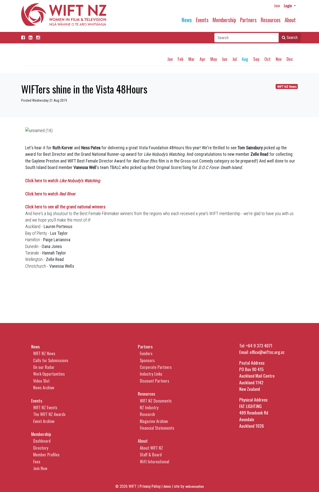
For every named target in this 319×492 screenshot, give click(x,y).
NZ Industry (149, 407)
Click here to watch (62, 180)
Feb (180, 59)
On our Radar (44, 367)
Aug (245, 59)
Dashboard (42, 441)
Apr (202, 59)
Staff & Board (151, 454)
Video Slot (41, 381)
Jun (224, 59)
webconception (194, 486)
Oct (267, 59)
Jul (234, 59)
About (290, 20)
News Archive (43, 387)
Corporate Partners (156, 367)
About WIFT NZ (151, 448)
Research (147, 414)
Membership (224, 20)
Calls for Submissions (50, 360)
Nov (279, 59)
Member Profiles (46, 454)
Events (202, 20)
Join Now (40, 468)
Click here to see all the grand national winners (65, 206)
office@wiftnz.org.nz (267, 352)
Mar (191, 59)
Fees (36, 461)
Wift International (154, 461)
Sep (256, 59)
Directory (40, 448)
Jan (170, 59)
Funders (146, 353)
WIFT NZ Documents (156, 401)
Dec (290, 59)
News (187, 20)
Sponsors (147, 360)
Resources (271, 20)
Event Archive (44, 421)
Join (277, 5)
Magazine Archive (154, 421)
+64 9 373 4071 (259, 345)
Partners (248, 20)
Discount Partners (154, 381)
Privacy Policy (150, 486)
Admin (167, 486)
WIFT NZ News (287, 86)
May (213, 59)
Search (292, 37)
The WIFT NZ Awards (49, 414)
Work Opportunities (49, 374)
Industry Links (151, 374)
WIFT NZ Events (45, 407)
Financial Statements (157, 428)
